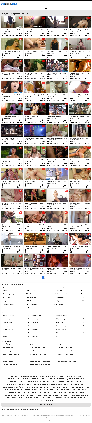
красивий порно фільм (11, 395)
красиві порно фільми (76, 392)
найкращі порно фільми (79, 395)
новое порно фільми (61, 398)
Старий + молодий (16, 304)
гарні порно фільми (9, 361)
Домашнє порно (16, 287)
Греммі (16, 308)
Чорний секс (43, 333)
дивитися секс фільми (58, 384)
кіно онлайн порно (14, 392)
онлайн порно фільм (78, 398)
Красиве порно (71, 319)
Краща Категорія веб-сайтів (13, 284)
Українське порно (16, 329)
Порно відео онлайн (43, 315)
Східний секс (16, 290)
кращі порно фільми (28, 395)
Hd (43, 287)
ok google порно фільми (37, 347)
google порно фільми (64, 344)
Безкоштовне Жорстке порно (71, 294)
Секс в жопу (16, 297)
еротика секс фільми (34, 387)
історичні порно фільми (65, 347)
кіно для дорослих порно (66, 389)
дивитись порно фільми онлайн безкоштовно (27, 376)
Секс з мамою (43, 322)
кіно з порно (82, 389)
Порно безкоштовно (16, 315)
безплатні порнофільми (10, 358)
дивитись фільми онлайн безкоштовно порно (48, 379)
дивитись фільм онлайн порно (19, 379)
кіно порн (26, 392)
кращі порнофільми (44, 395)
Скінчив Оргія (71, 297)
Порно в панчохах (16, 333)
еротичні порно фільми (52, 387)
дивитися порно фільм (33, 381)
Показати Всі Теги (46, 404)
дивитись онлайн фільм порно (67, 361)
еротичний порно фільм (32, 389)
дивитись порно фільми (10, 364)
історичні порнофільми (10, 351)
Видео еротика (16, 326)
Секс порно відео (71, 326)
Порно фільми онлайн (41, 420)
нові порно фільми (31, 398)
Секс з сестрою (16, 319)
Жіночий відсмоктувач (16, 294)
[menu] (46, 8)
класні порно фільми (59, 392)
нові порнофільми (46, 398)
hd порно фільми (8, 347)
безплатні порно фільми (65, 354)
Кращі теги (7, 341)
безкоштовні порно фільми (11, 354)
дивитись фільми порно (75, 379)
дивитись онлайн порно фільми (40, 361)
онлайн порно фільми (46, 400)
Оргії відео (71, 322)
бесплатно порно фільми (38, 358)
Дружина (71, 304)
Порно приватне (71, 315)
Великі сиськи (43, 294)
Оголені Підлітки (71, 287)
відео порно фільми (64, 358)
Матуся (43, 290)
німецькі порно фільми (61, 395)
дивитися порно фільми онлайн (18, 384)
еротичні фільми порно (13, 389)
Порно (43, 326)
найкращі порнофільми (14, 398)
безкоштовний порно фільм (38, 354)
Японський (43, 297)
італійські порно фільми (37, 351)
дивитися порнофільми (40, 384)
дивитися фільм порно (77, 384)
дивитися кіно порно (15, 381)
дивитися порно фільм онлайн (54, 381)
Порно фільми (43, 336)
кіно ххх (47, 392)
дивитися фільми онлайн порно (14, 387)
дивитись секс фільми (73, 376)
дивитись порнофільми (54, 376)
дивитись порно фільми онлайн (40, 364)
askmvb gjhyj (6, 344)
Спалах (43, 308)
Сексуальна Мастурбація (16, 301)
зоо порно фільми (49, 389)
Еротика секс (16, 336)
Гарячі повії (43, 304)
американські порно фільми (66, 351)
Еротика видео (71, 333)
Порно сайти (43, 329)
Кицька (43, 301)
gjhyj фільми (34, 344)
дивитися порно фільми (75, 381)
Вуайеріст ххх (71, 301)
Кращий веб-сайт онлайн (12, 313)
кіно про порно (37, 392)
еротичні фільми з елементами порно (76, 387)
